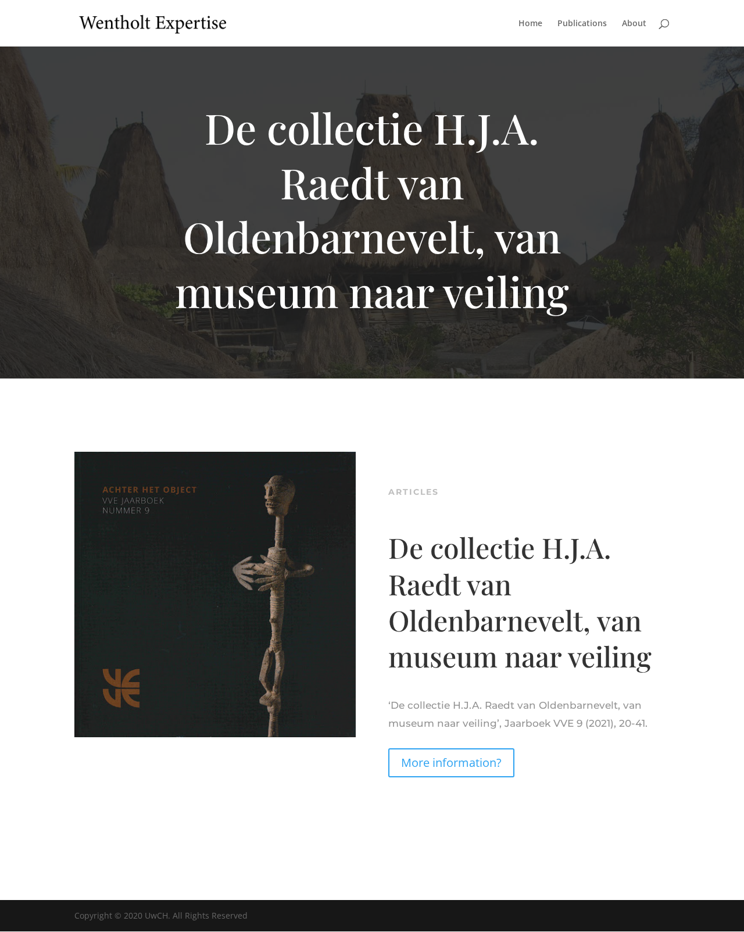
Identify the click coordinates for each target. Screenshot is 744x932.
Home (530, 23)
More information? (451, 762)
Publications (582, 23)
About (634, 23)
